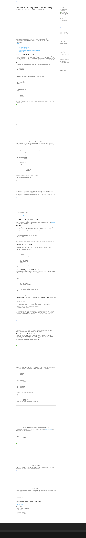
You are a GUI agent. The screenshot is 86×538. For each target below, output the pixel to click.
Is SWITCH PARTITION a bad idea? (64, 37)
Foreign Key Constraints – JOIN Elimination (64, 70)
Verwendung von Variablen (21, 46)
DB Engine (34, 9)
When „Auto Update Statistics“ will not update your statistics (64, 33)
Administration (30, 9)
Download (36, 530)
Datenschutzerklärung (20, 530)
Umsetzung (18, 536)
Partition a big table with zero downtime (64, 10)
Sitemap (31, 530)
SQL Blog (42, 9)
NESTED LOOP (37, 100)
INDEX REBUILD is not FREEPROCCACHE (63, 44)
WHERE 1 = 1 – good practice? (63, 18)
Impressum (27, 530)
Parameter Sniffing (20, 504)
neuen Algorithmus (48, 429)
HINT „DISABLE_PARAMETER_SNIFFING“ (23, 47)
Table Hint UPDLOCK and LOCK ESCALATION (64, 21)
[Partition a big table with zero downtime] (64, 13)
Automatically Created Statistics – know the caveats (65, 48)
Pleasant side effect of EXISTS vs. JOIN (64, 41)
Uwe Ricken (19, 9)
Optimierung (39, 9)
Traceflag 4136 (19, 44)
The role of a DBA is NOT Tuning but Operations (64, 65)
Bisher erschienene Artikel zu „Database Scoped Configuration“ (29, 50)
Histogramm (53, 222)
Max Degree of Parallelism (21, 503)
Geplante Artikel (21, 51)
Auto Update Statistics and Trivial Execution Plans (64, 25)
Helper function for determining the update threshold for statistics (64, 59)
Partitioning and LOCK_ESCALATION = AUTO (64, 62)
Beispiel (18, 43)
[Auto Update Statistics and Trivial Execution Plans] (64, 29)
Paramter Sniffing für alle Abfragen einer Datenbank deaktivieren (28, 48)
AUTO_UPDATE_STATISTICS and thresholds (64, 55)
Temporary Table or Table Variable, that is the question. (64, 52)
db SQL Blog (62, 7)
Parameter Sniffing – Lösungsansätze (23, 215)
